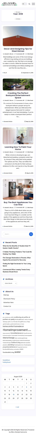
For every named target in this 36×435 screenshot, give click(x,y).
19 (13, 394)
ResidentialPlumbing (8, 349)
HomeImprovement (15, 330)
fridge (28, 321)
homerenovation (7, 335)
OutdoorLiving (15, 342)
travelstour (6, 360)
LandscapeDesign (22, 338)
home (22, 324)
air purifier (25, 317)
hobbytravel (7, 362)
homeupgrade (28, 335)
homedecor (19, 326)
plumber (28, 342)
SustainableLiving (8, 352)
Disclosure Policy (9, 299)
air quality (12, 319)
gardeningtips (6, 324)
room (21, 349)
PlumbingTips (27, 345)
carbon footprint (28, 319)
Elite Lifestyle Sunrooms (19, 432)
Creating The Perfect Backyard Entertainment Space (18, 95)
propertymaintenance (10, 347)
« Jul (17, 407)
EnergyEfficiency (22, 321)
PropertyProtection (22, 347)
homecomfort (8, 326)
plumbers (5, 345)
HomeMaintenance (16, 333)
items (16, 338)
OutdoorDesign (7, 342)
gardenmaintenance (15, 324)
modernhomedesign (24, 340)
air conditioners (7, 317)
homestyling (21, 335)
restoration (16, 349)
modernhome (15, 340)
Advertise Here (8, 302)
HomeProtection (27, 333)
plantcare (23, 342)
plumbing (11, 345)
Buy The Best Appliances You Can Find (18, 203)
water (17, 352)
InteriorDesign (8, 338)
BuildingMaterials (19, 319)
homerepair (14, 335)
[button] (24, 3)
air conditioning (16, 317)
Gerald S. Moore (9, 54)
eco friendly (14, 321)
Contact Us (7, 306)
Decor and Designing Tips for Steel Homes (18, 49)
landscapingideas (7, 340)
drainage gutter (7, 321)
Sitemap (6, 295)
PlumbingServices (19, 345)
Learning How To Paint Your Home (18, 148)
